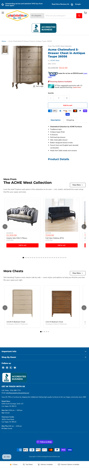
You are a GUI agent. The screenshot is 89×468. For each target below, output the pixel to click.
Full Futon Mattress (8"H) (54, 238)
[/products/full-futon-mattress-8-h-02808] (61, 215)
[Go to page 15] (49, 257)
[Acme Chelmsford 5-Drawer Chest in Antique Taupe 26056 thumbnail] (4, 49)
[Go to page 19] (56, 257)
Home (4, 41)
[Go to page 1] (23, 257)
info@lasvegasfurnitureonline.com (17, 393)
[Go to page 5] (30, 257)
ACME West (54, 60)
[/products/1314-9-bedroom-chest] (61, 303)
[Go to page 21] (60, 257)
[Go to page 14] (47, 257)
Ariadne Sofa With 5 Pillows (16, 238)
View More (76, 185)
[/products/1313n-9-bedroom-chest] (22, 303)
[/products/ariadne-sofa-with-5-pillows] (22, 215)
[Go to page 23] (63, 257)
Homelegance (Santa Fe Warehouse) (17, 324)
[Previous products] (5, 226)
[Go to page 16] (50, 257)
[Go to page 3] (26, 257)
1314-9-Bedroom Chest (54, 322)
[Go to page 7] (34, 257)
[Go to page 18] (54, 257)
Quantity (51, 93)
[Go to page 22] (62, 257)
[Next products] (84, 226)
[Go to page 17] (52, 257)
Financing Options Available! (61, 81)
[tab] (55, 120)
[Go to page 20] (58, 257)
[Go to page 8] (36, 257)
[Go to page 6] (32, 257)
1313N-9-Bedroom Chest (15, 322)
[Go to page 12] (43, 257)
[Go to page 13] (45, 257)
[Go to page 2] (25, 257)
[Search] (79, 15)
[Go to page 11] (41, 257)
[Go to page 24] (65, 257)
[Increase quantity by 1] (67, 98)
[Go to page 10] (39, 257)
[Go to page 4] (28, 257)
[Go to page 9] (38, 257)
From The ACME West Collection (60, 46)
